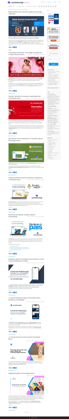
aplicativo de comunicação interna (53, 97)
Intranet (54, 1)
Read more (10, 170)
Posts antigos (26, 412)
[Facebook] (46, 6)
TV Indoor (52, 133)
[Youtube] (53, 6)
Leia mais (10, 45)
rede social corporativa (55, 125)
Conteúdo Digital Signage (52, 110)
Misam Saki (38, 418)
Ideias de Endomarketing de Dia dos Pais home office (19, 248)
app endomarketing (54, 100)
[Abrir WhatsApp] (66, 416)
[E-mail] (39, 6)
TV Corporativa (49, 1)
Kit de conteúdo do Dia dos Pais (15, 249)
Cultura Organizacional (51, 146)
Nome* (49, 55)
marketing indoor (55, 119)
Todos (14, 6)
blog (38, 13)
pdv (50, 124)
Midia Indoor (50, 121)
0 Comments (41, 13)
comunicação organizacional (54, 109)
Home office (50, 150)
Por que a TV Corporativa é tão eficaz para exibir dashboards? (53, 75)
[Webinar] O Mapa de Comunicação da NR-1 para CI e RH (53, 81)
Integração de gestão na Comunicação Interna (21, 373)
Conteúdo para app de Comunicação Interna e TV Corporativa (52, 144)
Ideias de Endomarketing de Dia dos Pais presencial (19, 247)
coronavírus (52, 112)
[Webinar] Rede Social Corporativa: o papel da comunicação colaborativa (53, 72)
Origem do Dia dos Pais (14, 246)
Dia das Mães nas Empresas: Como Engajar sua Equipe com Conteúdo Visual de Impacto (53, 83)
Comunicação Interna (20, 6)
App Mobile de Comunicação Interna (52, 102)
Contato (59, 1)
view (14, 93)
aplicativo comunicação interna (52, 94)
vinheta (50, 134)
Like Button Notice (10, 93)
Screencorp (50, 128)
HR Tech (57, 118)
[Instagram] (51, 6)
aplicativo (49, 93)
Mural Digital (53, 122)
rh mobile (50, 127)
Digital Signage (50, 147)
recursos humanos (52, 124)
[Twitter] (44, 6)
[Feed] (41, 6)
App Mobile (43, 1)
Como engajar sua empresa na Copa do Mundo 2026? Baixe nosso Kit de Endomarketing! (53, 78)
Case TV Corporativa (56, 103)
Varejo (56, 133)
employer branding (54, 117)
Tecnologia (54, 128)
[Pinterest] (55, 6)
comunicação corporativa (51, 104)
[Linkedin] (48, 6)
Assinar (53, 64)
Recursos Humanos (51, 157)
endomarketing (52, 118)
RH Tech (54, 127)
